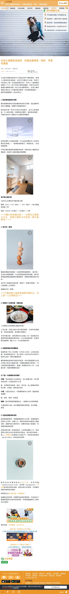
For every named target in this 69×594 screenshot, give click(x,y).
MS (3, 71)
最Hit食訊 (4, 8)
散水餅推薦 (36, 583)
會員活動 (51, 576)
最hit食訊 (8, 69)
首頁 (2, 69)
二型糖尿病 (8, 435)
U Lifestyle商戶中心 (31, 578)
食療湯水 (35, 576)
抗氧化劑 (24, 482)
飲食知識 (4, 562)
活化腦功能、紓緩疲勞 (16, 493)
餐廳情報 (45, 8)
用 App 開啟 (63, 3)
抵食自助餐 (21, 8)
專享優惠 (58, 576)
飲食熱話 (35, 574)
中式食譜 (28, 576)
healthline (20, 525)
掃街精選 (61, 8)
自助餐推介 (28, 583)
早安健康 (12, 525)
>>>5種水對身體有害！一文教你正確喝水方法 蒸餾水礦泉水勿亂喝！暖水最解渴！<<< (20, 217)
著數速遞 (37, 8)
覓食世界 (29, 8)
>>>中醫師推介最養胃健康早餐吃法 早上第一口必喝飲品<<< (20, 294)
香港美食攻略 (43, 576)
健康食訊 (53, 8)
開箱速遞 (12, 8)
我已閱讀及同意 (55, 587)
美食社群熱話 (56, 583)
